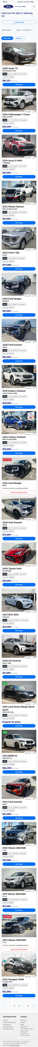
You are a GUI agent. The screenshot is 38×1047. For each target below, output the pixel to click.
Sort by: (18, 30)
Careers (22, 1022)
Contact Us (24, 1027)
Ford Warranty (8, 1027)
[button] (34, 6)
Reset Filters (7, 38)
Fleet (22, 1024)
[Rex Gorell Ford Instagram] (4, 2)
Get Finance (19, 84)
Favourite (28, 65)
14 (28, 1006)
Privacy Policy (25, 1035)
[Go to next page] (34, 1006)
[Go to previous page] (4, 1006)
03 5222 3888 (28, 2)
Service (5, 1020)
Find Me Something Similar (19, 492)
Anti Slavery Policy (26, 1029)
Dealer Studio (15, 1045)
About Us (23, 1020)
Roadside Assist (8, 1029)
